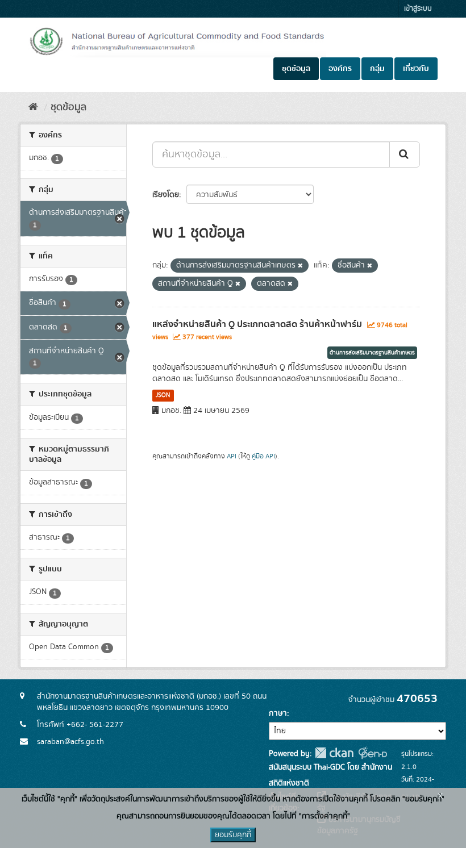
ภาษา (278, 713)
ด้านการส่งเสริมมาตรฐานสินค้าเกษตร (372, 353)
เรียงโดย (165, 194)
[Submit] (404, 154)
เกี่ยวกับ (416, 68)
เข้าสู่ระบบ (418, 8)
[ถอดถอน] (300, 265)
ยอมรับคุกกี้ (233, 835)
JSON (163, 395)
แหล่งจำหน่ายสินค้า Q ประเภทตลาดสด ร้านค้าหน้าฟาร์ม (257, 324)
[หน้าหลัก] (33, 107)
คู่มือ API (263, 456)
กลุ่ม (377, 68)
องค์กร (340, 68)
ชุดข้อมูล (296, 68)
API (231, 456)
